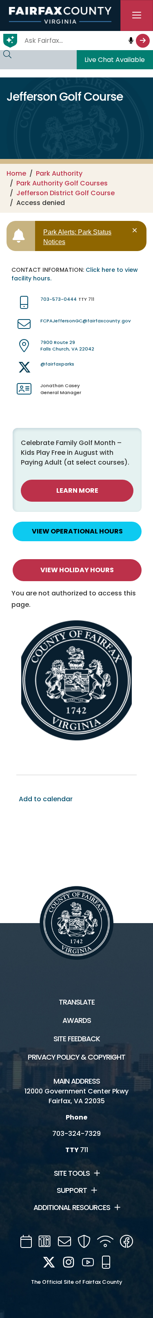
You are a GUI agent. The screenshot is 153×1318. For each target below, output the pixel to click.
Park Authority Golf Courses (62, 183)
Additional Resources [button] (71, 1207)
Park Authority (59, 173)
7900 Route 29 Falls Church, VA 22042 (67, 346)
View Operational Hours (77, 531)
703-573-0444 (58, 299)
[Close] (136, 230)
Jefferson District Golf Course (65, 193)
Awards (76, 1020)
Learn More (77, 490)
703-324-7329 (76, 1133)
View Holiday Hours (77, 570)
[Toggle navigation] (136, 15)
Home (16, 173)
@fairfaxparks (57, 364)
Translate (77, 1002)
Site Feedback (76, 1039)
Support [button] (72, 1190)
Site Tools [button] (72, 1173)
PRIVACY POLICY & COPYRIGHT (76, 1057)
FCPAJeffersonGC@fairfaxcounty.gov (85, 320)
